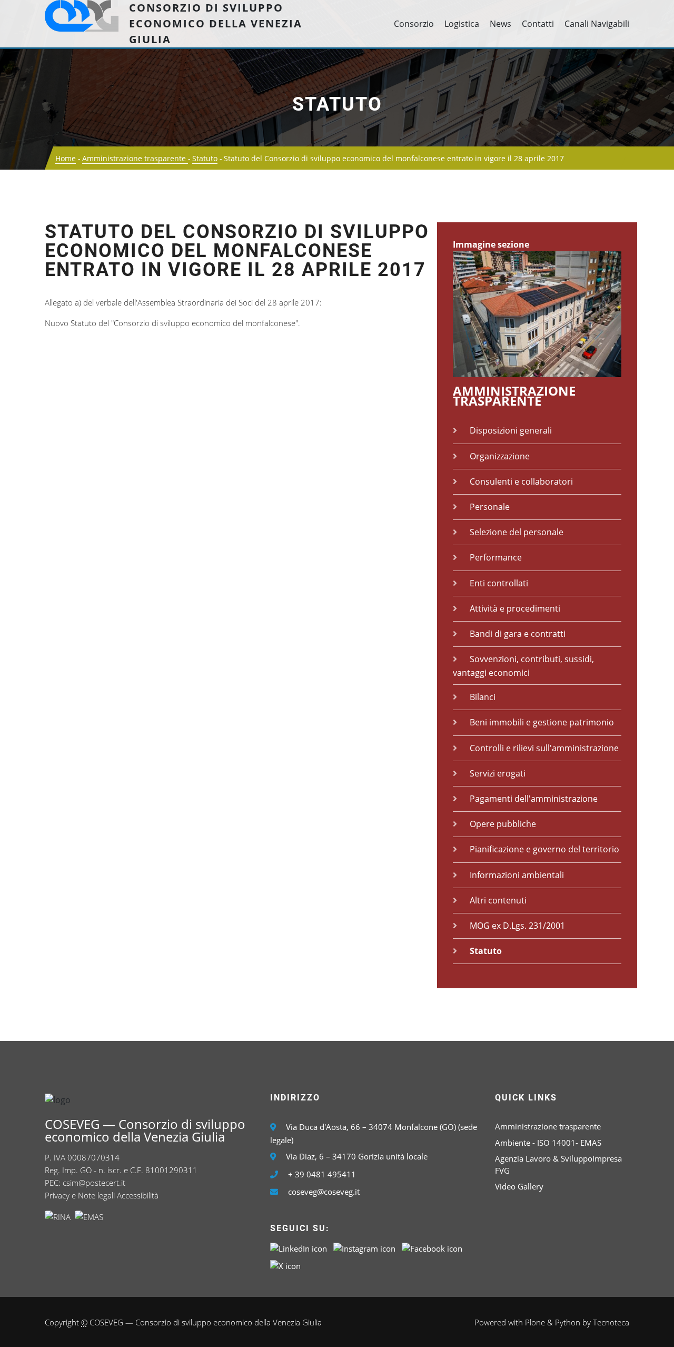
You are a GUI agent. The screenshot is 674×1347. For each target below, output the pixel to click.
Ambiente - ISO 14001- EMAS (548, 1142)
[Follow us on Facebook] (432, 1247)
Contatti (538, 24)
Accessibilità (137, 1195)
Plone (535, 1322)
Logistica (461, 24)
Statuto (337, 104)
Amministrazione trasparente (135, 158)
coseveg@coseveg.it (324, 1191)
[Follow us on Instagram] (364, 1247)
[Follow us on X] (285, 1265)
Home (65, 158)
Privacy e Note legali (80, 1195)
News (500, 24)
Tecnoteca (611, 1322)
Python (567, 1322)
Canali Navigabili (596, 24)
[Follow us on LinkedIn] (298, 1247)
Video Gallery (519, 1186)
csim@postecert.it (94, 1182)
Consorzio (414, 24)
